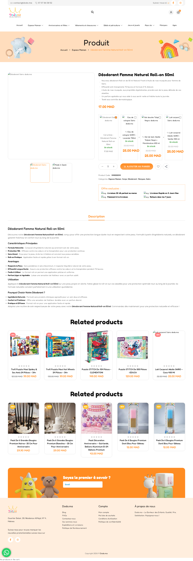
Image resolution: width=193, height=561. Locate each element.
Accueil (63, 50)
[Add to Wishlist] (158, 166)
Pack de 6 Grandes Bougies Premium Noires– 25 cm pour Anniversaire (24, 443)
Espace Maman (79, 50)
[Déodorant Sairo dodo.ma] (40, 173)
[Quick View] (20, 362)
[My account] (171, 12)
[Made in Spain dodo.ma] (62, 173)
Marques (141, 179)
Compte (103, 506)
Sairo (148, 179)
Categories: (103, 179)
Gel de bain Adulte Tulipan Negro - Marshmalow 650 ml (151, 140)
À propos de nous (145, 506)
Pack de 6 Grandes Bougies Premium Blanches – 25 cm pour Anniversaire (60, 443)
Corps (124, 179)
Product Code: (104, 175)
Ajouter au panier (138, 166)
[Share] (166, 166)
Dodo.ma (67, 506)
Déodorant (132, 179)
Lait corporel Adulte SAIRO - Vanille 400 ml (173, 135)
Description (96, 216)
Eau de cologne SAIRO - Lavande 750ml (129, 135)
